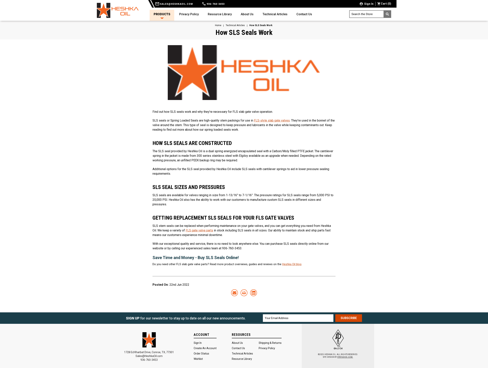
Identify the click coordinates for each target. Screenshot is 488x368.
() (386, 3)
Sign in (369, 3)
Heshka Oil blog (291, 264)
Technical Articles (274, 14)
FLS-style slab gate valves (272, 120)
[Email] (234, 293)
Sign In (198, 342)
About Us (247, 14)
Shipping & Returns (270, 342)
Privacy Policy (189, 14)
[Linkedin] (253, 293)
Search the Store (362, 14)
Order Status (201, 353)
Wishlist (198, 358)
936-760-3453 (215, 3)
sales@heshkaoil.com (176, 4)
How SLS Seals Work (244, 33)
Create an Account (205, 348)
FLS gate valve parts (199, 230)
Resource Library (220, 14)
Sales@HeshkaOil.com (149, 356)
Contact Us (304, 14)
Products (162, 14)
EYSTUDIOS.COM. (345, 357)
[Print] (244, 293)
